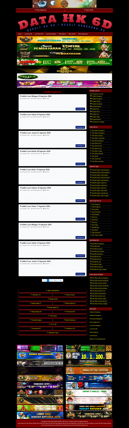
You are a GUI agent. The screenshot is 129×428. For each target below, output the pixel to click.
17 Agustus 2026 (26, 190)
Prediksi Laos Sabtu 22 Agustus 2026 (35, 114)
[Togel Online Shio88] (89, 408)
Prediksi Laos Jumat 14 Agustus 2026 (35, 261)
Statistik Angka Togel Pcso (99, 183)
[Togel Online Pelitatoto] (64, 77)
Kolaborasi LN (70, 328)
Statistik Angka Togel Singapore (101, 170)
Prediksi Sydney (96, 101)
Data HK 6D (95, 230)
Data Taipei (95, 225)
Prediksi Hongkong (97, 98)
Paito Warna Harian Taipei (99, 298)
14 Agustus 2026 (26, 245)
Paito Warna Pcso (97, 143)
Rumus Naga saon (95, 322)
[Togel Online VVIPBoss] (64, 39)
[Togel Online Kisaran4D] (64, 62)
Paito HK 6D (89, 10)
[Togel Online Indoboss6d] (89, 348)
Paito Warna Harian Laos (98, 296)
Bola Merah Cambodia (98, 251)
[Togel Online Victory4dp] (40, 356)
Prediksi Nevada (96, 119)
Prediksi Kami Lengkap (98, 122)
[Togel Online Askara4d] (40, 378)
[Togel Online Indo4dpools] (40, 415)
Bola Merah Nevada (97, 267)
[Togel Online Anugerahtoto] (89, 378)
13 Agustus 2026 (26, 263)
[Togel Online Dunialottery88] (89, 370)
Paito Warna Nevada (97, 153)
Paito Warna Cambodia (98, 138)
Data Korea (95, 219)
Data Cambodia (96, 212)
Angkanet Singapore (95, 315)
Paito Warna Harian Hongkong (100, 280)
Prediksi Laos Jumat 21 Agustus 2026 (35, 133)
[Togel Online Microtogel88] (40, 348)
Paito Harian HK (41, 10)
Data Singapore (96, 204)
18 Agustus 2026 (26, 172)
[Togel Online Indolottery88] (89, 385)
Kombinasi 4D (36, 328)
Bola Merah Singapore (98, 243)
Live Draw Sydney (51, 34)
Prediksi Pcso (95, 109)
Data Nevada (95, 227)
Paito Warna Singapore (98, 130)
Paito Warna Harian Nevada (99, 301)
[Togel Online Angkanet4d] (89, 393)
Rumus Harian (70, 295)
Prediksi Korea (96, 111)
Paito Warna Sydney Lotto (81, 425)
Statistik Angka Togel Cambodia (101, 177)
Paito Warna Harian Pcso (98, 291)
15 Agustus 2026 (26, 227)
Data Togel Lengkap (97, 235)
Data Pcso (94, 217)
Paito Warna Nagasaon (96, 319)
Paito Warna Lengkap (98, 161)
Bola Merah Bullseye (97, 254)
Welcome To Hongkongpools (97, 339)
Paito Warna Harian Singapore (100, 278)
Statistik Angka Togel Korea (99, 185)
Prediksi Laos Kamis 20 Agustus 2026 (35, 151)
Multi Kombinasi (70, 320)
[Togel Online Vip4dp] (89, 363)
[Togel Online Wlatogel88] (40, 393)
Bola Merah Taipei (97, 264)
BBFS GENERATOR (53, 290)
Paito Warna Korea (97, 146)
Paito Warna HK (22, 423)
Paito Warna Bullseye (97, 141)
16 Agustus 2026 (26, 208)
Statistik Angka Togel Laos (99, 188)
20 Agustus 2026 (26, 135)
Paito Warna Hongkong (98, 133)
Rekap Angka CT (36, 303)
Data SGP (52, 423)
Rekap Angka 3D (70, 303)
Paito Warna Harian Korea (99, 293)
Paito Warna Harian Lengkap (99, 303)
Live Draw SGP (39, 34)
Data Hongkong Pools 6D (96, 94)
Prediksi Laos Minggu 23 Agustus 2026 (35, 96)
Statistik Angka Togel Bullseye (100, 180)
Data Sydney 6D (96, 232)
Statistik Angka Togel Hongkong (100, 172)
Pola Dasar (53, 316)
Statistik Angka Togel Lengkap (100, 195)
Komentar (47, 98)
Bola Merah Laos (96, 261)
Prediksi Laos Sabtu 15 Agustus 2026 (35, 243)
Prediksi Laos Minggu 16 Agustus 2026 (35, 225)
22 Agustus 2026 (26, 98)
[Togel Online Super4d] (64, 54)
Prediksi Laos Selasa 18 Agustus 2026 (35, 188)
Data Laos (94, 222)
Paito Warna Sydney (97, 135)
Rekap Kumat (53, 299)
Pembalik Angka (36, 320)
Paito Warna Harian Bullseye (99, 288)
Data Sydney (95, 209)
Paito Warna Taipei (97, 151)
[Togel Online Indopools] (89, 400)
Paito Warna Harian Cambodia (100, 285)
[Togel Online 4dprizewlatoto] (40, 400)
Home (20, 34)
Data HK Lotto (59, 425)
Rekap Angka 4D (36, 311)
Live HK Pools (93, 335)
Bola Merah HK (96, 246)
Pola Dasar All (70, 311)
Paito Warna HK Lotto (49, 425)
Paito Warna (62, 34)
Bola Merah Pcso (96, 256)
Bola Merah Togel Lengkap (99, 269)
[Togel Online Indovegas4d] (89, 415)
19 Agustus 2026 (26, 153)
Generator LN (36, 295)
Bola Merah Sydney (97, 249)
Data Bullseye (95, 214)
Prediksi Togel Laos (52, 92)
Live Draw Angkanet (95, 325)
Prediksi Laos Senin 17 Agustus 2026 (35, 206)
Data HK (48, 423)
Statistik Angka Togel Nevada (100, 193)
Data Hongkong (96, 207)
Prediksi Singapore (97, 96)
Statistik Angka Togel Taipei (99, 190)
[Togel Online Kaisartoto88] (40, 408)
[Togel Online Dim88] (64, 47)
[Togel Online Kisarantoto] (64, 69)
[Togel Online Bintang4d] (40, 385)
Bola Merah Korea (97, 259)
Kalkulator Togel (53, 333)
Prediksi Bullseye (96, 106)
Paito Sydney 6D (83, 34)
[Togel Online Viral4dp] (64, 84)
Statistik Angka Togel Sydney (100, 175)
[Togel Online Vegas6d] (40, 370)
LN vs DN (53, 324)
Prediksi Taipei (96, 117)
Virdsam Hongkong (95, 312)
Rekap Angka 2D (53, 307)
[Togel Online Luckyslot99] (89, 356)
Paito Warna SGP (41, 423)
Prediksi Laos (95, 114)
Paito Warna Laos (96, 148)
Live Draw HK (28, 34)
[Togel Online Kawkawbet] (40, 363)
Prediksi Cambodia (97, 104)
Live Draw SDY (94, 329)
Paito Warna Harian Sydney (99, 283)
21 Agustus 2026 (26, 117)
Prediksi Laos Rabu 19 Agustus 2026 (34, 170)
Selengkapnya (80, 109)
